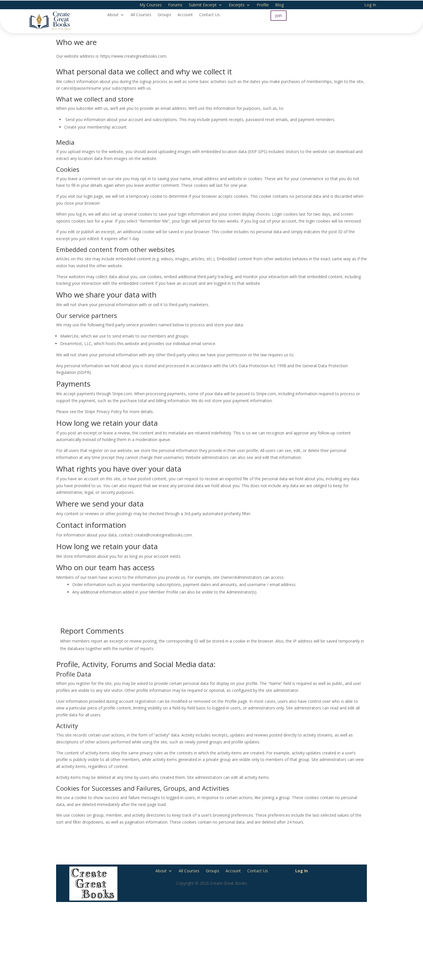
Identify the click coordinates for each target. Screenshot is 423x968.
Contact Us (209, 15)
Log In (370, 5)
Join (278, 15)
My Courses (151, 5)
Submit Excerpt (203, 5)
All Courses (141, 15)
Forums (175, 5)
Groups (164, 15)
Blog (279, 5)
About (113, 15)
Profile (263, 5)
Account (185, 15)
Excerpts (237, 5)
